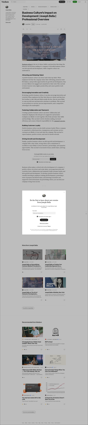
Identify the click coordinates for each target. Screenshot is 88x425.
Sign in (49, 226)
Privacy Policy (55, 229)
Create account (44, 220)
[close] (64, 192)
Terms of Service (49, 229)
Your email (34, 210)
